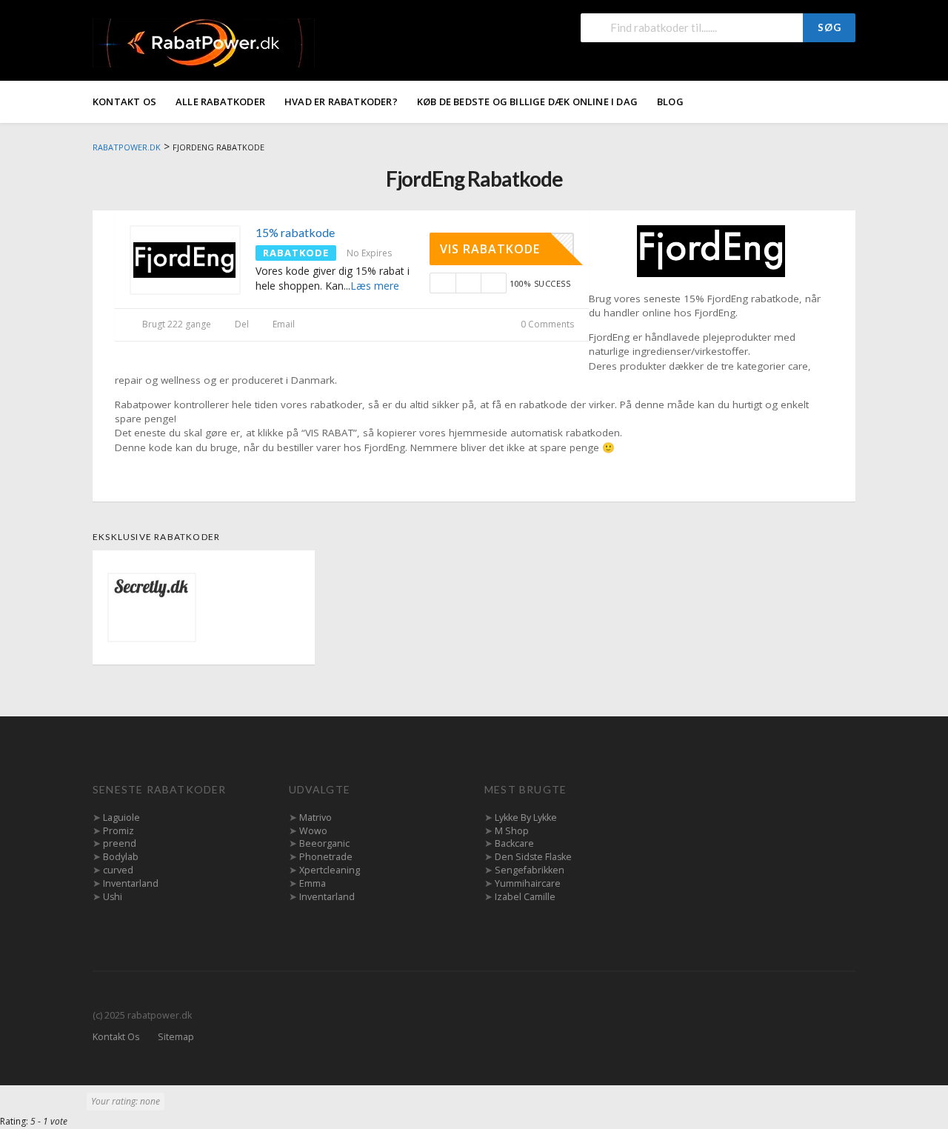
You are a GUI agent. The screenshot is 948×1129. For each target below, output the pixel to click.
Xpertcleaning (329, 870)
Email (282, 324)
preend (119, 843)
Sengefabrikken (529, 870)
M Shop (512, 831)
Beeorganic (324, 843)
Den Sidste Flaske (533, 856)
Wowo (313, 831)
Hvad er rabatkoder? (341, 101)
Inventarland (130, 883)
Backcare (514, 843)
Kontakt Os (124, 101)
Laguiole (121, 817)
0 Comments (546, 324)
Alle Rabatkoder (220, 101)
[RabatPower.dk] (204, 42)
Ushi (112, 896)
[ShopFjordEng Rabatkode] (711, 250)
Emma (312, 883)
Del (241, 324)
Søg (829, 27)
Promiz (118, 831)
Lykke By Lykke (526, 817)
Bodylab (120, 856)
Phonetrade (326, 856)
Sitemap (176, 1036)
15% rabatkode (295, 232)
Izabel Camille (525, 896)
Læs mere (374, 286)
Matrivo (315, 817)
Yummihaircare (528, 883)
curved (118, 870)
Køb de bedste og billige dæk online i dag (527, 101)
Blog (670, 101)
